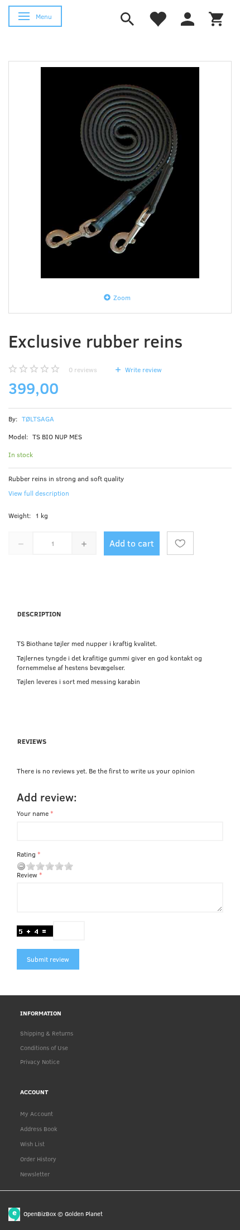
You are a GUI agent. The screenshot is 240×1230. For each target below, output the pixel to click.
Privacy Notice (40, 1061)
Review (27, 874)
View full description (38, 492)
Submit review (48, 958)
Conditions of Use (44, 1047)
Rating (26, 853)
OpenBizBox (39, 1213)
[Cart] (216, 18)
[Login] (187, 18)
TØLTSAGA (38, 418)
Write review (142, 369)
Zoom (122, 297)
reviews (83, 369)
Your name (33, 813)
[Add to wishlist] (180, 543)
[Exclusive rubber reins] (120, 172)
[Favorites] (157, 18)
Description (39, 613)
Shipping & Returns (46, 1033)
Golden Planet (84, 1213)
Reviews (31, 741)
